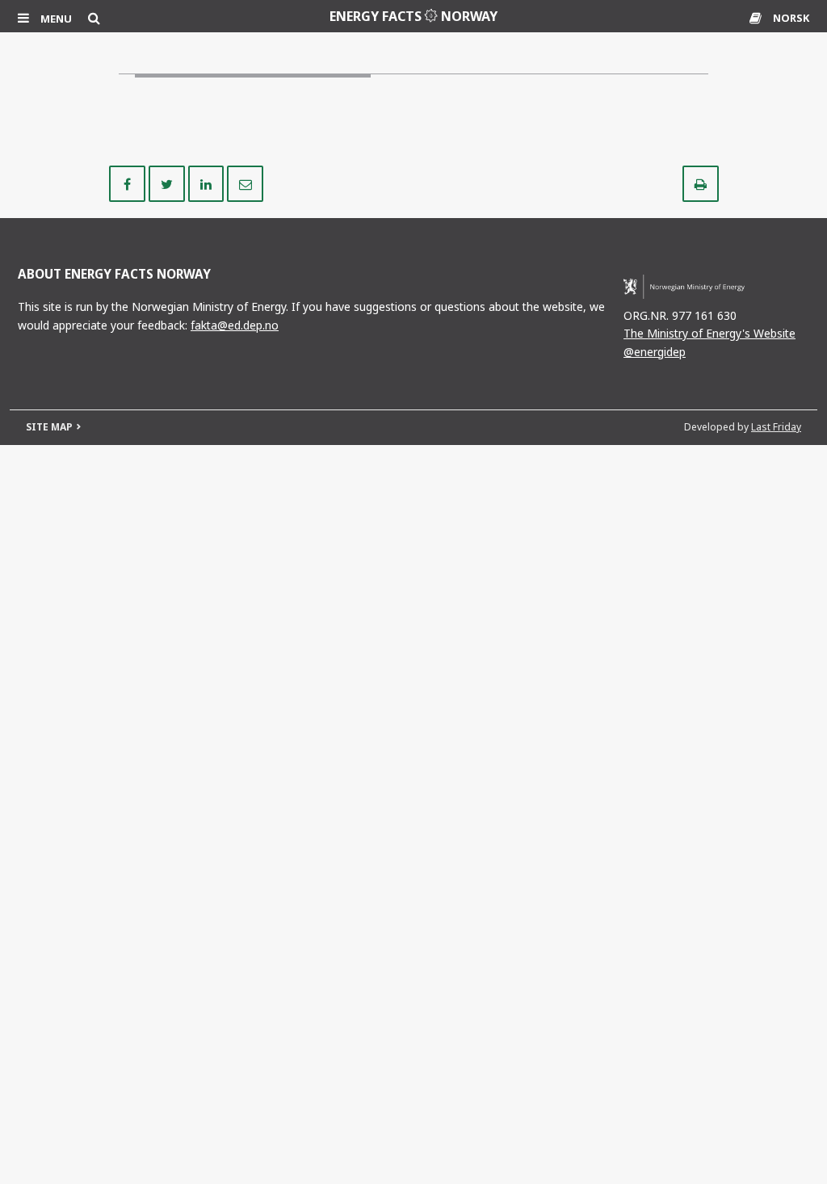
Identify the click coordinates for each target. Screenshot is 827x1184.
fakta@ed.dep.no (235, 325)
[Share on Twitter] (168, 182)
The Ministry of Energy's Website (709, 333)
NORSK (791, 17)
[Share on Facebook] (129, 182)
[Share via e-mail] (245, 182)
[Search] (94, 18)
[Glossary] (757, 18)
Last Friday (776, 427)
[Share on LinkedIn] (208, 182)
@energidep (654, 351)
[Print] (700, 182)
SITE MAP (49, 427)
